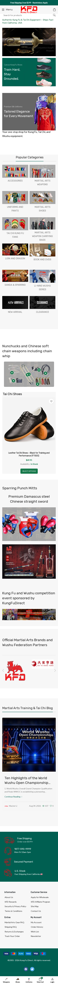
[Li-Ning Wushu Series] (42, 276)
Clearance (42, 312)
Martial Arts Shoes (42, 209)
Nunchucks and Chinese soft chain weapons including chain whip (27, 351)
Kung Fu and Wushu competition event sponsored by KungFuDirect (28, 598)
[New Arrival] (15, 302)
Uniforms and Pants (15, 209)
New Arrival (15, 312)
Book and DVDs (42, 259)
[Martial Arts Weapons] (42, 171)
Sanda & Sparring (15, 285)
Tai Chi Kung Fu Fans (15, 235)
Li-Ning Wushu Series (42, 287)
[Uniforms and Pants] (15, 197)
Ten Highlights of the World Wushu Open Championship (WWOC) (26, 783)
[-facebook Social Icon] (26, 969)
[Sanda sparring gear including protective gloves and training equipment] (29, 524)
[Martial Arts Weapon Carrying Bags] (42, 223)
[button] (3, 670)
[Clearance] (42, 302)
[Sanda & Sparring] (15, 276)
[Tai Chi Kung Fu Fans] (15, 223)
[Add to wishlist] (51, 401)
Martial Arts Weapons (42, 182)
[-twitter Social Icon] (32, 969)
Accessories (15, 180)
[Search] (54, 15)
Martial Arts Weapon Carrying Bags (42, 236)
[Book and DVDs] (42, 250)
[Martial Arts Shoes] (42, 197)
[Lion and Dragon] (15, 249)
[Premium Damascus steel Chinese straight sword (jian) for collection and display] (29, 561)
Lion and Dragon (15, 258)
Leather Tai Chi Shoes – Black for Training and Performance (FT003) (29, 454)
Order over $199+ (25, 841)
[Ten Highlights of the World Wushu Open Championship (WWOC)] (29, 744)
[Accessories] (15, 171)
